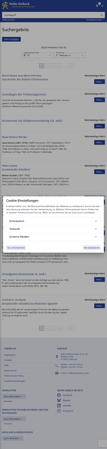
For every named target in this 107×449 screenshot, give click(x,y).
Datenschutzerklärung (29, 212)
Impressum (78, 212)
